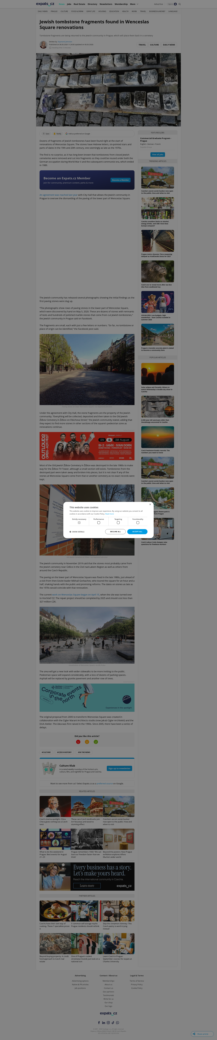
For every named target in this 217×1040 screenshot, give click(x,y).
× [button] (150, 504)
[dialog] (108, 520)
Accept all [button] (137, 531)
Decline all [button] (115, 531)
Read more (109, 514)
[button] (77, 531)
